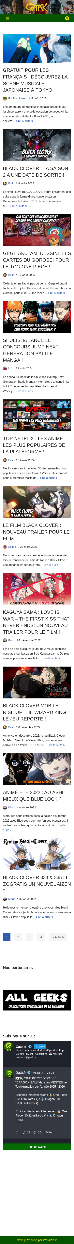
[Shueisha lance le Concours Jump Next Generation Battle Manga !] (37, 317)
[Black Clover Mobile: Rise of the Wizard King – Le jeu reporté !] (37, 682)
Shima (12, 546)
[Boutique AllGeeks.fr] (37, 1022)
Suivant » (58, 937)
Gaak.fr (21, 1072)
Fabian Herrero (17, 98)
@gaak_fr (38, 1072)
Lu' (10, 368)
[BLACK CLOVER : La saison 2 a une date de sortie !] (37, 145)
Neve (20, 1240)
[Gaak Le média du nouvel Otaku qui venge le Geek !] (37, 7)
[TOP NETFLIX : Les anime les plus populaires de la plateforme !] (37, 415)
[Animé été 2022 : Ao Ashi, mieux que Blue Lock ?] (37, 769)
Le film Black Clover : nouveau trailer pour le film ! (36, 532)
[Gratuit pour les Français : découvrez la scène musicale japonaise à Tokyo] (37, 48)
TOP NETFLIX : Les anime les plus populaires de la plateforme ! (34, 445)
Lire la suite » (24, 121)
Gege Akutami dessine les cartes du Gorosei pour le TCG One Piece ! (37, 260)
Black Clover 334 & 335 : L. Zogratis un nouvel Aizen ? (37, 884)
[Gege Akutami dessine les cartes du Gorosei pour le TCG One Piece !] (37, 230)
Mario (11, 899)
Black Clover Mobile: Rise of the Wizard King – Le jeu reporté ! (36, 712)
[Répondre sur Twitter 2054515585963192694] (18, 1133)
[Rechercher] (67, 18)
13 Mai (50, 1072)
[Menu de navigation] (7, 18)
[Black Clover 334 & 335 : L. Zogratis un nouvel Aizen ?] (37, 854)
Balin (11, 183)
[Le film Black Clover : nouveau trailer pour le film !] (37, 502)
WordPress (50, 1240)
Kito (10, 640)
